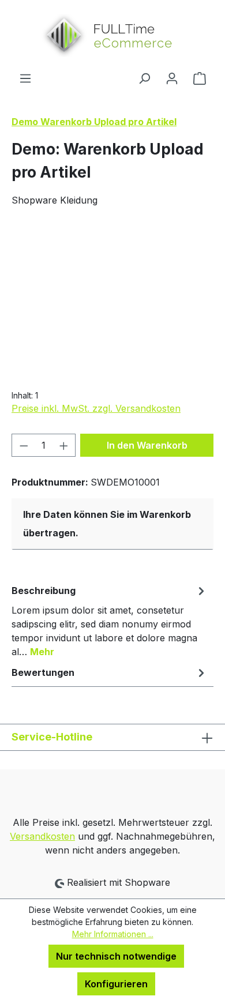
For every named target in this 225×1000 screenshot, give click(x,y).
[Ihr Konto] (172, 77)
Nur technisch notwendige (116, 956)
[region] (112, 295)
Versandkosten (42, 836)
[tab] (110, 620)
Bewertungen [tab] (43, 672)
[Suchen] (144, 77)
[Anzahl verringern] (24, 445)
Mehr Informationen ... (112, 934)
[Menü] (25, 77)
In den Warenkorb (147, 445)
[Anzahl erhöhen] (64, 445)
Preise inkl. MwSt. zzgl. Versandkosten (96, 408)
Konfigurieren (116, 984)
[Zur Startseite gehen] (112, 35)
